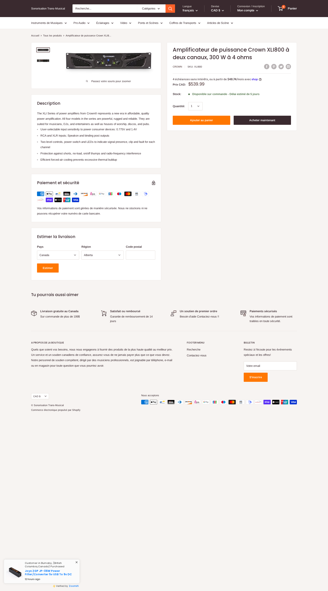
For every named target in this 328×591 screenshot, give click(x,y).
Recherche (193, 349)
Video (123, 22)
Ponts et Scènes (148, 22)
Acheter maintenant (262, 120)
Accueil (35, 35)
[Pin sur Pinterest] (274, 66)
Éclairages (102, 22)
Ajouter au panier (201, 120)
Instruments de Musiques (47, 22)
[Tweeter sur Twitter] (281, 66)
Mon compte (246, 10)
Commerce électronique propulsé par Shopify (55, 410)
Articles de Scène (218, 22)
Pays (40, 246)
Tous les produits (52, 35)
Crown (177, 66)
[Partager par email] (288, 66)
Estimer (48, 268)
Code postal (134, 246)
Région (86, 246)
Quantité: (179, 106)
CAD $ (36, 396)
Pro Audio (79, 22)
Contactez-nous (197, 355)
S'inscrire (255, 377)
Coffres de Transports (182, 22)
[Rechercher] (170, 8)
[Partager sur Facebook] (266, 66)
